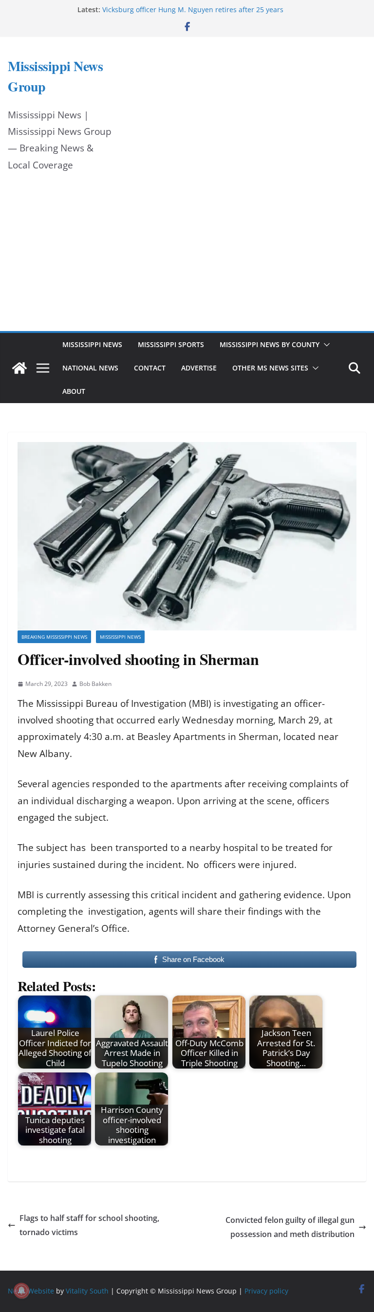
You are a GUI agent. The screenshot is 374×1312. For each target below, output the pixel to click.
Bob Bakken (95, 684)
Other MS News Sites (270, 367)
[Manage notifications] (21, 1290)
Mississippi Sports (171, 344)
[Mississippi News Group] (19, 368)
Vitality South (87, 1290)
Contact (150, 367)
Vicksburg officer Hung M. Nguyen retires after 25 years (192, 9)
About (73, 391)
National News (90, 367)
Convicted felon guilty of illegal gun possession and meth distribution (290, 1227)
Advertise (199, 367)
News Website (31, 1290)
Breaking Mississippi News (54, 636)
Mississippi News (92, 344)
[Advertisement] (187, 258)
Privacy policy (266, 1290)
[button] (324, 344)
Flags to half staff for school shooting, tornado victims (89, 1225)
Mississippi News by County (269, 344)
